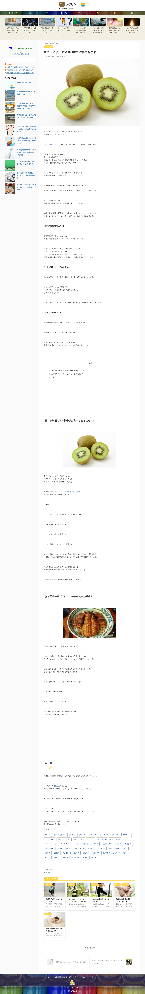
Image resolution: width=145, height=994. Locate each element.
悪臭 (47, 853)
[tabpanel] (13, 26)
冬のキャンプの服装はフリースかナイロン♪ (64, 29)
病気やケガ (81, 13)
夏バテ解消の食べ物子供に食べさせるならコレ (68, 371)
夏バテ (48, 872)
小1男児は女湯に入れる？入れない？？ (20, 67)
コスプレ (126, 835)
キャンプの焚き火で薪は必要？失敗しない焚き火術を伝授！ (132, 30)
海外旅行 (67, 853)
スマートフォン (64, 839)
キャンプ (104, 835)
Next (138, 27)
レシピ (94, 844)
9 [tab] (80, 37)
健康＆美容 (49, 870)
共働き (128, 844)
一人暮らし (107, 844)
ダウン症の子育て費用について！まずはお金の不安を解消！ (26, 175)
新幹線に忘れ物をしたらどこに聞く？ (20, 73)
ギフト (47, 13)
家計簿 (91, 848)
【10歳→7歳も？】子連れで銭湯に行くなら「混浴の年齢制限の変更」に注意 (26, 105)
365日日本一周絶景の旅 (20, 54)
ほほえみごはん (70, 492)
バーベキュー (50, 844)
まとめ (53, 377)
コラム (57, 786)
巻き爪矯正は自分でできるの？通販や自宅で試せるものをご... (115, 30)
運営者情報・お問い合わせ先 (63, 977)
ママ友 (84, 844)
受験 (68, 848)
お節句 (72, 835)
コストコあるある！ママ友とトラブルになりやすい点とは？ (26, 163)
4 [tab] (70, 37)
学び (98, 13)
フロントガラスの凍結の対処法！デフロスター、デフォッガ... (98, 30)
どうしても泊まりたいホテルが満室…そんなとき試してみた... (13, 30)
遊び (115, 13)
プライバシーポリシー (80, 977)
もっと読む (91, 948)
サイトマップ (93, 977)
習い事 (106, 853)
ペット (74, 844)
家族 (30, 13)
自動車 (116, 853)
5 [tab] (72, 37)
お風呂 (82, 835)
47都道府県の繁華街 (24, 83)
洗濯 (56, 853)
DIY (48, 835)
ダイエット (79, 839)
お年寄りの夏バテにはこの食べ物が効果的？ (67, 374)
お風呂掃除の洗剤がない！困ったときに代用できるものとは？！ (26, 140)
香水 (93, 857)
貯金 (47, 857)
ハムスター (102, 839)
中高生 (118, 844)
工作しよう (114, 848)
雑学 (132, 13)
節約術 (86, 853)
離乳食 (75, 857)
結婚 (96, 853)
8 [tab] (78, 37)
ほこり (92, 835)
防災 (65, 857)
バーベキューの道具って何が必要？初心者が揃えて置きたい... (81, 30)
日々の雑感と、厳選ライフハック (72, 988)
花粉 (126, 853)
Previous (7, 27)
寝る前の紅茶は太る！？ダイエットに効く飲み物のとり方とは (26, 187)
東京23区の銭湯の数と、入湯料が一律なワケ (47, 30)
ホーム (50, 977)
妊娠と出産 (80, 848)
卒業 (59, 848)
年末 (124, 848)
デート (90, 839)
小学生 (101, 848)
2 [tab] (66, 37)
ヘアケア (63, 844)
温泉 (76, 853)
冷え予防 (49, 848)
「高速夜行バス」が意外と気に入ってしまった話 (30, 30)
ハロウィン (115, 839)
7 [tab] (76, 37)
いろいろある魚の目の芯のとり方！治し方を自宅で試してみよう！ (26, 129)
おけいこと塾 (59, 835)
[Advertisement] (89, 400)
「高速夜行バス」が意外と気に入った (20, 70)
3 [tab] (68, 37)
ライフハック (13, 13)
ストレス (49, 839)
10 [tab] (83, 37)
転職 (57, 857)
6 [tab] (74, 37)
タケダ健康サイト (50, 144)
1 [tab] (63, 37)
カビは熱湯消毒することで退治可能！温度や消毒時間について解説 (26, 152)
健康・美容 (64, 13)
